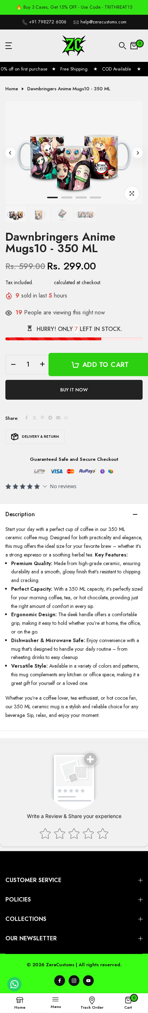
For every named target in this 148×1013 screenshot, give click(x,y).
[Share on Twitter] (34, 418)
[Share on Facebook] (26, 418)
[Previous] (10, 153)
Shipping (43, 282)
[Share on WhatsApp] (66, 418)
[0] (134, 45)
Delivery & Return (40, 436)
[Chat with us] (14, 989)
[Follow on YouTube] (88, 980)
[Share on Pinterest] (42, 418)
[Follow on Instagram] (74, 980)
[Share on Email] (58, 418)
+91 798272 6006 (47, 22)
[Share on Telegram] (50, 418)
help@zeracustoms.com (103, 22)
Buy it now (74, 389)
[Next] (138, 153)
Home (11, 89)
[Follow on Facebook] (59, 980)
